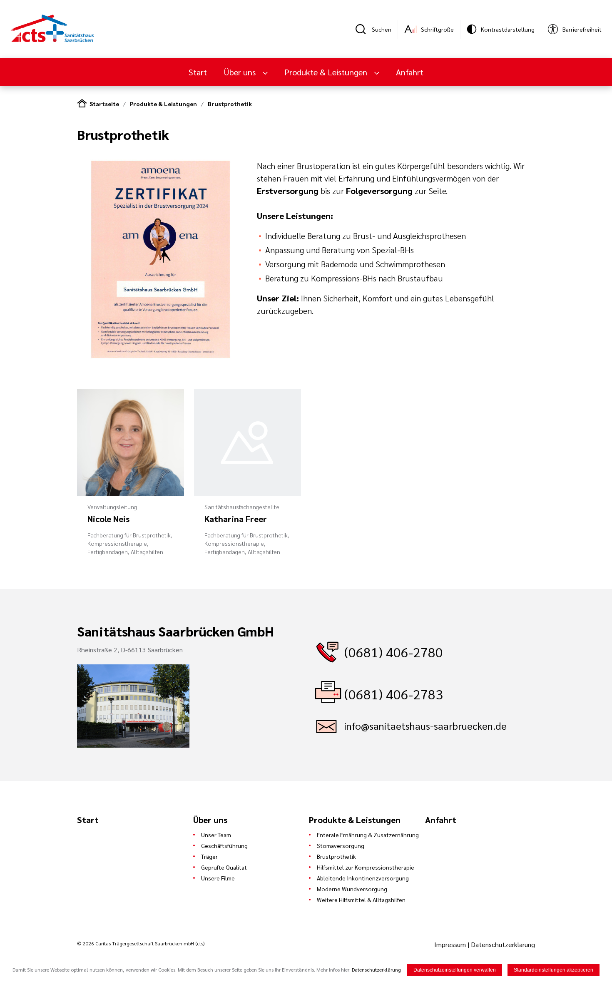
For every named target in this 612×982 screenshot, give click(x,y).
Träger (209, 856)
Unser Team (216, 834)
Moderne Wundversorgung (352, 889)
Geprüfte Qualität (224, 867)
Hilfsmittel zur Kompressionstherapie (365, 867)
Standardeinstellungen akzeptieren (553, 970)
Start (198, 72)
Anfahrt (409, 72)
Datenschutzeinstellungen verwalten (454, 970)
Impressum (451, 944)
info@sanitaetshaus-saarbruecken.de (425, 725)
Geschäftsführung (224, 845)
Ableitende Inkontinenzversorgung (363, 878)
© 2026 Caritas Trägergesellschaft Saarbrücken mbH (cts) (140, 943)
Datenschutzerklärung (503, 944)
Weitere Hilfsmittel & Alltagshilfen (361, 899)
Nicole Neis (108, 518)
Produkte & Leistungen (163, 103)
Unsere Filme (218, 878)
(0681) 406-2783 (393, 693)
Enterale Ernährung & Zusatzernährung (368, 834)
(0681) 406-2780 (393, 651)
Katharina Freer (235, 518)
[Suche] (363, 29)
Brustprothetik (230, 103)
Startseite (104, 103)
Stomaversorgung (340, 845)
